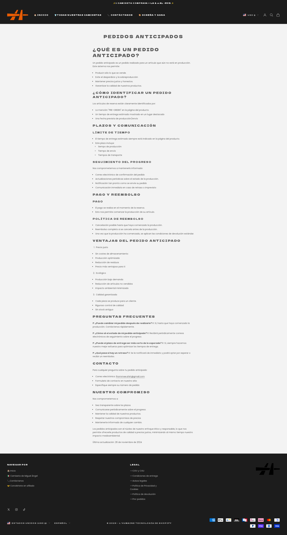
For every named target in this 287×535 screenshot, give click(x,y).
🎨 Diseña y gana (152, 15)
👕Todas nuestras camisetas (77, 15)
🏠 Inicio (41, 15)
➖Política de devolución (143, 494)
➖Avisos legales (138, 480)
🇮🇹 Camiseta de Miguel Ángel (22, 475)
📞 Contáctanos (120, 15)
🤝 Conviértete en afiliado (20, 485)
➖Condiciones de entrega (144, 475)
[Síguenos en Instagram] (16, 509)
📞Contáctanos (15, 480)
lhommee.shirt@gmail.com (130, 376)
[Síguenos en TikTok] (24, 509)
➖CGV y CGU (137, 470)
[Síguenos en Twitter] (8, 509)
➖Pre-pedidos (137, 499)
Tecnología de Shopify (153, 523)
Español (60, 523)
